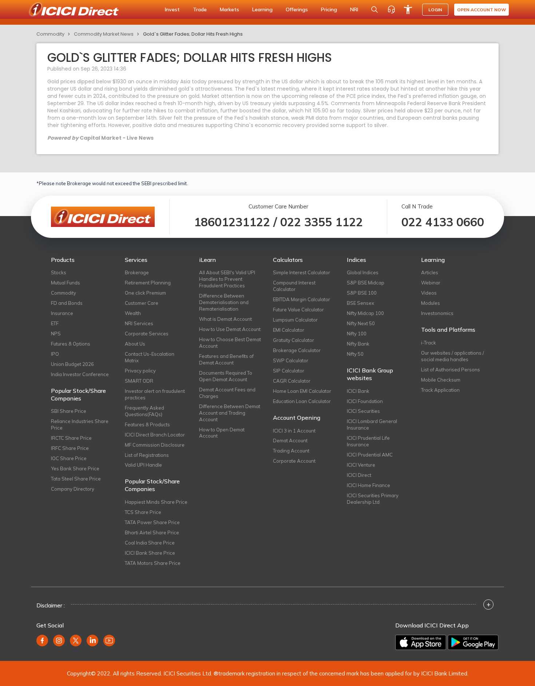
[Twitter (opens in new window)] (76, 640)
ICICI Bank (358, 391)
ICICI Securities (363, 411)
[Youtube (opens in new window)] (109, 640)
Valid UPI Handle (143, 465)
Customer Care (141, 303)
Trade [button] (200, 9)
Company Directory (72, 489)
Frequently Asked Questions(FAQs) (144, 411)
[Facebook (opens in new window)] (42, 640)
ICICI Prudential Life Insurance (368, 441)
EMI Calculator (288, 330)
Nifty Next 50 (361, 323)
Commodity (50, 34)
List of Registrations (147, 455)
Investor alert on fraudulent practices (155, 394)
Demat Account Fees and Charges (227, 393)
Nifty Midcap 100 (365, 313)
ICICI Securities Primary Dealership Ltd (373, 498)
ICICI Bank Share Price (150, 553)
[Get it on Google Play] (473, 642)
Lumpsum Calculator (295, 320)
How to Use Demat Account (230, 329)
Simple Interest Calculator (301, 272)
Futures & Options (70, 344)
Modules (430, 303)
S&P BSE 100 (362, 293)
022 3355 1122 (321, 222)
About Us (135, 344)
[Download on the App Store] (420, 642)
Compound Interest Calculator (294, 286)
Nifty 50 (355, 354)
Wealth (133, 313)
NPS (56, 333)
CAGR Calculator (291, 381)
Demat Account (290, 440)
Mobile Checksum (440, 380)
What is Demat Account (225, 319)
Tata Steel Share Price (76, 479)
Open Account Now (481, 9)
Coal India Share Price (150, 543)
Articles (429, 272)
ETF (55, 323)
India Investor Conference (80, 374)
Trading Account (291, 451)
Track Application (440, 390)
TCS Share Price (143, 512)
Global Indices (363, 272)
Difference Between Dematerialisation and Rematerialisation (224, 302)
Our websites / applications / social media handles (452, 356)
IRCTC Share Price (71, 438)
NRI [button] (354, 9)
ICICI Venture (361, 465)
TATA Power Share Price (152, 522)
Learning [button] (262, 9)
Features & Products (147, 424)
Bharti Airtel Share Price (152, 532)
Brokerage (137, 272)
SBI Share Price (68, 411)
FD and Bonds (67, 303)
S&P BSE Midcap (365, 283)
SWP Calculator (290, 360)
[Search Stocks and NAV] (374, 9)
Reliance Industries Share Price (79, 424)
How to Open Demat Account (222, 433)
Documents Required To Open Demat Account (225, 376)
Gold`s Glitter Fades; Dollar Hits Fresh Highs (193, 34)
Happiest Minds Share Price (156, 502)
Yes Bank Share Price (75, 468)
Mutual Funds (65, 283)
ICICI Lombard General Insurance (372, 424)
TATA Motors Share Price (153, 563)
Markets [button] (229, 9)
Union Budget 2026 (72, 364)
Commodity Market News (104, 34)
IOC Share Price (69, 458)
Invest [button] (172, 9)
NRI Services (139, 323)
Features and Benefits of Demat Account (226, 359)
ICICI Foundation (365, 401)
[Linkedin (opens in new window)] (92, 640)
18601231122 (232, 222)
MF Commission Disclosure (155, 445)
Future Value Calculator (298, 309)
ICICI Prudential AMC (370, 455)
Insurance (62, 313)
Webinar (430, 283)
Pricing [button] (329, 9)
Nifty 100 (356, 333)
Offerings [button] (297, 9)
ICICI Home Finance (368, 485)
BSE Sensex (360, 303)
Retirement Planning (148, 283)
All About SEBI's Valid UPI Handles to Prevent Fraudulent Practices (227, 279)
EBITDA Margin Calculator (301, 299)
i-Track (428, 343)
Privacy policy (140, 371)
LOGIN (435, 9)
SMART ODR (139, 381)
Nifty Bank (358, 344)
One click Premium (145, 293)
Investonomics (437, 313)
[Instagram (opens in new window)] (59, 640)
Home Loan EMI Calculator (302, 391)
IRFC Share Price (70, 448)
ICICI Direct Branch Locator (155, 435)
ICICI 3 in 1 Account (294, 431)
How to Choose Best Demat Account (230, 342)
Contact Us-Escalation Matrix (149, 357)
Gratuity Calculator (293, 340)
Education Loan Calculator (302, 401)
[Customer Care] (391, 9)
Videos (429, 293)
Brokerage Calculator (297, 350)
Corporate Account (294, 461)
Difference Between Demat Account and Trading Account (229, 412)
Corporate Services (147, 333)
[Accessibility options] (408, 9)
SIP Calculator (288, 371)
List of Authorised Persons (450, 369)
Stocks (58, 272)
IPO (55, 354)
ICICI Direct (359, 475)
